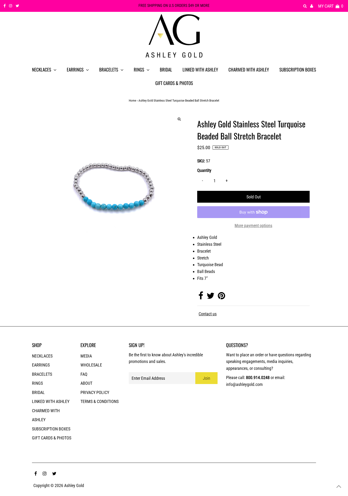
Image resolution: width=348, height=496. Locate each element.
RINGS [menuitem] (139, 69)
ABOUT (86, 383)
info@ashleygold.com (244, 384)
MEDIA (86, 355)
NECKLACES (42, 355)
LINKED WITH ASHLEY (50, 401)
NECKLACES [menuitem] (41, 69)
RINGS (37, 383)
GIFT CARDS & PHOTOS (51, 437)
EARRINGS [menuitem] (75, 69)
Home (132, 100)
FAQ (83, 374)
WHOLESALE (91, 364)
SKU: (201, 160)
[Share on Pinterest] (221, 297)
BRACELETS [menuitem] (108, 69)
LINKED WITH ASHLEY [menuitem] (200, 69)
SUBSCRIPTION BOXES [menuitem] (297, 69)
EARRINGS (41, 364)
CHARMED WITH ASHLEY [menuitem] (248, 69)
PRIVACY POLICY (94, 392)
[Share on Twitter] (210, 297)
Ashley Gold (74, 485)
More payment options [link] (253, 225)
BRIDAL (38, 392)
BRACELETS (42, 374)
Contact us (208, 314)
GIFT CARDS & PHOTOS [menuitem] (174, 83)
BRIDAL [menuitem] (166, 69)
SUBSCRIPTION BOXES (51, 428)
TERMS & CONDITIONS (99, 401)
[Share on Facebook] (200, 297)
